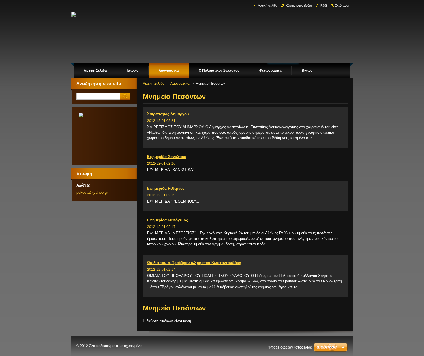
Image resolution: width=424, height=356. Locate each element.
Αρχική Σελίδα (153, 83)
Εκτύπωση (342, 5)
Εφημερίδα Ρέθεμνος (166, 188)
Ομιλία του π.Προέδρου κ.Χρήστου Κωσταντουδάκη (194, 263)
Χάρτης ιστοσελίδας (299, 5)
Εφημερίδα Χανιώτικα (166, 157)
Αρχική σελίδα (267, 5)
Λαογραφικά (180, 83)
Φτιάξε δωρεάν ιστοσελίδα (290, 347)
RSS (323, 5)
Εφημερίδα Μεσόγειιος (167, 220)
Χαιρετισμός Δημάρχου (168, 114)
